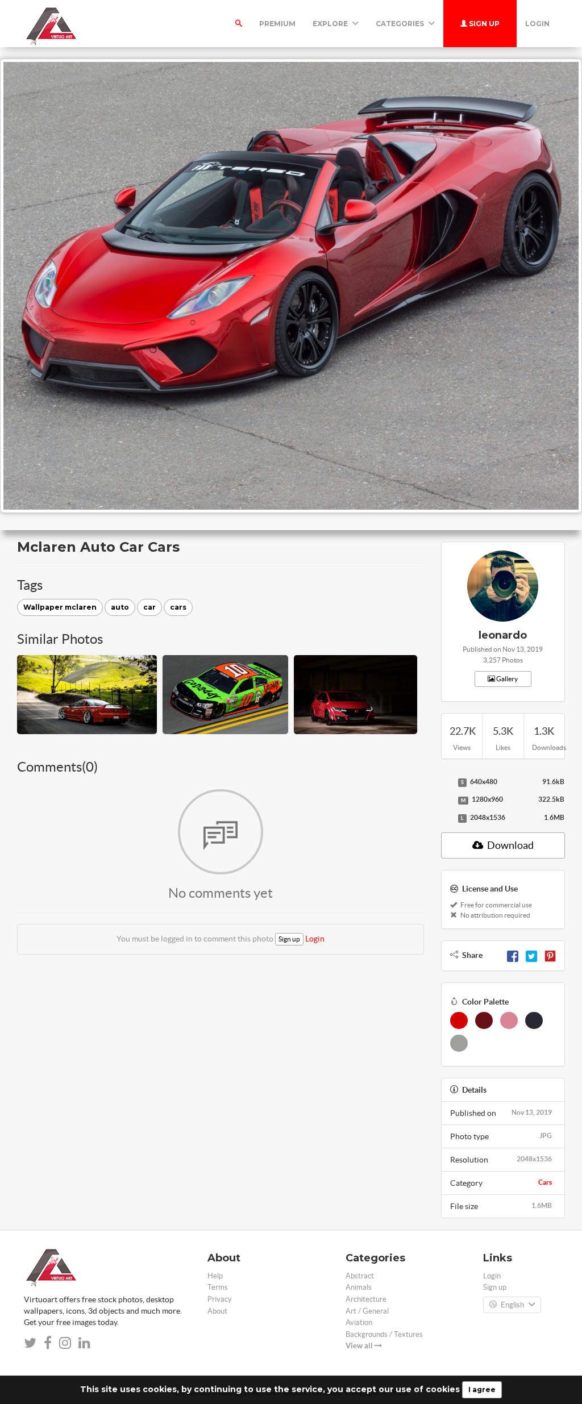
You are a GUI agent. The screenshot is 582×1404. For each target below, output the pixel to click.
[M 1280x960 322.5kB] (446, 800)
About (217, 1311)
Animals (359, 1287)
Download (509, 845)
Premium (277, 23)
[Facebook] (512, 955)
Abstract (360, 1276)
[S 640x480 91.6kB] (446, 782)
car (149, 607)
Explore (331, 23)
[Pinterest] (550, 955)
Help (215, 1276)
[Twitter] (531, 955)
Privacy (219, 1299)
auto (120, 607)
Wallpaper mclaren (60, 607)
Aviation (359, 1322)
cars (178, 607)
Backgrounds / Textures (384, 1334)
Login (537, 23)
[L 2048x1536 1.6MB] (446, 818)
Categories (401, 23)
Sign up (483, 23)
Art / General (367, 1311)
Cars (545, 1182)
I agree (482, 1389)
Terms (217, 1287)
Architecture (366, 1299)
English (512, 1305)
